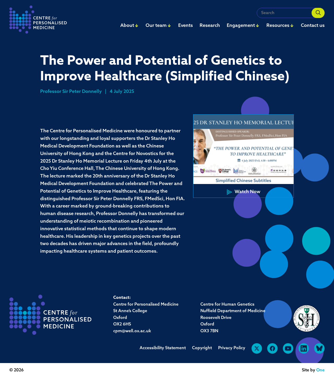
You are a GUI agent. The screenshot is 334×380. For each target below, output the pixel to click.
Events (185, 25)
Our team (156, 25)
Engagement (241, 25)
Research (210, 25)
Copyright (202, 348)
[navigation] (38, 21)
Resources (277, 25)
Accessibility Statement (163, 348)
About (127, 25)
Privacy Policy (231, 348)
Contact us (313, 25)
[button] (243, 156)
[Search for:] (291, 13)
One (320, 370)
